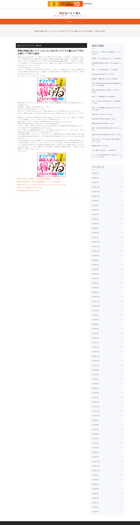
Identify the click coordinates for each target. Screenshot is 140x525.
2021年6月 (95, 434)
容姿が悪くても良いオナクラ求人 (102, 114)
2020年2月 (95, 507)
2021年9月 (95, 420)
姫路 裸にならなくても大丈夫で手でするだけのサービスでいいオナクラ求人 (42, 185)
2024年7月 (95, 265)
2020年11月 (96, 466)
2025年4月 (95, 223)
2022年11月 (96, 356)
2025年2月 (95, 233)
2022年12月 (96, 352)
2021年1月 (95, 457)
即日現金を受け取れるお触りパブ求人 (104, 119)
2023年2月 (95, 342)
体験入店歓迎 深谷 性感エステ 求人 (103, 123)
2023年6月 (95, 324)
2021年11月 (96, 411)
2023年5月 (95, 329)
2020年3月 (95, 502)
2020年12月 (96, 461)
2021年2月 (95, 452)
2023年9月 (95, 310)
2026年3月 (95, 173)
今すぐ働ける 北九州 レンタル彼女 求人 (104, 150)
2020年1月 (95, 512)
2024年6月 (95, 269)
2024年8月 (95, 260)
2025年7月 (95, 210)
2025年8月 (95, 205)
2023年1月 (95, 347)
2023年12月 (96, 297)
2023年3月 (95, 338)
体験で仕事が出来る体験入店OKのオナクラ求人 (107, 134)
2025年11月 (96, 191)
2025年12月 (96, 187)
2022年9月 (95, 365)
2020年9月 (95, 475)
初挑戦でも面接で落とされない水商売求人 (105, 79)
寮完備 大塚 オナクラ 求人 (100, 146)
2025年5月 (95, 219)
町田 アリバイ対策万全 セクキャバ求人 (30, 187)
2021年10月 (96, 416)
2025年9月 (95, 201)
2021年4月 (95, 443)
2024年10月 (96, 251)
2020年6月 (95, 489)
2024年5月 (95, 274)
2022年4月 (95, 388)
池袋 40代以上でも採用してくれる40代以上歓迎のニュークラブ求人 (39, 179)
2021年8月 (95, 425)
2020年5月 (95, 493)
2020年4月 (95, 498)
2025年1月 (95, 237)
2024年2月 (95, 288)
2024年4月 (95, 278)
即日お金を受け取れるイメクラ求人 (103, 74)
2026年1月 (95, 182)
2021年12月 (96, 406)
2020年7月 (95, 484)
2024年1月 (95, 292)
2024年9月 (95, 255)
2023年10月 (96, 306)
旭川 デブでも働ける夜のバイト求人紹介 (105, 70)
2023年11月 (96, 301)
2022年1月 (95, 402)
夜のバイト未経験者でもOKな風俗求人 (104, 96)
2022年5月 (95, 384)
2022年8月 (95, 370)
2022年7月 (95, 374)
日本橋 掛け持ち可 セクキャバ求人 (28, 190)
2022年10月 (96, 361)
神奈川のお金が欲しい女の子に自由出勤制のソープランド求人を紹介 (39, 182)
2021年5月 (95, 438)
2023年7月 (95, 320)
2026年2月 (95, 178)
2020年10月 (96, 470)
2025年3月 (95, 228)
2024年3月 (95, 283)
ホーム (70, 21)
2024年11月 (96, 246)
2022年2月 (95, 397)
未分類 (39, 45)
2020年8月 (95, 480)
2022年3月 (95, 393)
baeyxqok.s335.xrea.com (26, 45)
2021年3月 (95, 448)
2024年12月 (96, 242)
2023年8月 (95, 315)
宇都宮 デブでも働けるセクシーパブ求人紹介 (106, 58)
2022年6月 (95, 379)
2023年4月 (95, 333)
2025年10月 (96, 196)
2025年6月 (95, 214)
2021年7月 (95, 429)
